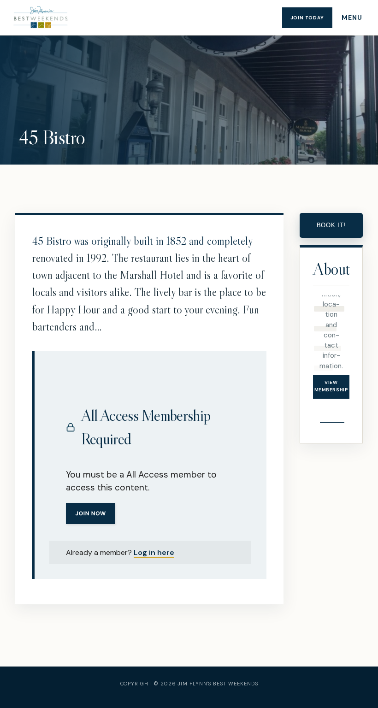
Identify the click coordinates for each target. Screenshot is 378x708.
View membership (331, 386)
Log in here (154, 552)
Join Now (90, 513)
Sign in (331, 410)
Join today (307, 18)
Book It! (331, 225)
